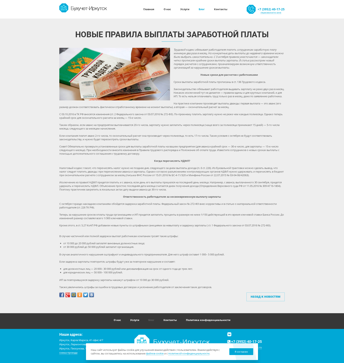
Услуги (184, 9)
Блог (202, 9)
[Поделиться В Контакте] (91, 294)
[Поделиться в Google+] (67, 294)
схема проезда (68, 352)
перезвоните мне (271, 12)
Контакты (220, 9)
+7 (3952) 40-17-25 (271, 9)
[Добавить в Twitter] (85, 294)
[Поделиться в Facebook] (61, 294)
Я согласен (241, 351)
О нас (167, 9)
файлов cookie (155, 353)
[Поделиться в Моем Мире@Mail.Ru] (73, 294)
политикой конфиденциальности (188, 353)
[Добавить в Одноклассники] (79, 294)
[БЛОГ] (83, 7)
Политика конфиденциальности (208, 320)
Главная (148, 9)
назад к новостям (265, 296)
